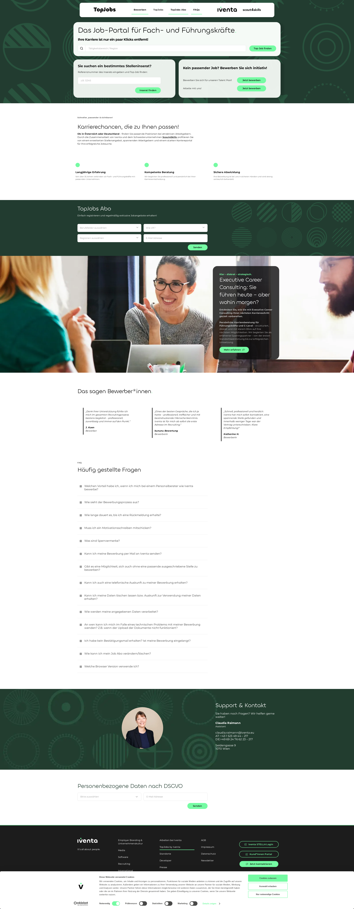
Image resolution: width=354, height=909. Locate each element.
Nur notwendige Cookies (268, 894)
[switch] (143, 903)
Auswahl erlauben (268, 886)
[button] (142, 487)
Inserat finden (148, 90)
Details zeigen (209, 903)
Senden (197, 247)
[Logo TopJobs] (104, 8)
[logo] (227, 7)
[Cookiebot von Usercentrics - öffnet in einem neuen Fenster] (81, 904)
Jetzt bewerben (252, 80)
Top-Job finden (263, 48)
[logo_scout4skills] (252, 9)
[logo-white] (87, 839)
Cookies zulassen (267, 878)
